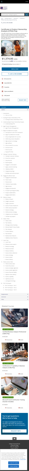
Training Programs (8, 18)
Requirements (4, 294)
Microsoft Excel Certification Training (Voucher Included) (13, 400)
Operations (16, 18)
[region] (13, 459)
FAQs (2, 299)
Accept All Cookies (13, 462)
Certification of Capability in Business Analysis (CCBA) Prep (13, 366)
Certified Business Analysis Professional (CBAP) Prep (14, 332)
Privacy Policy (23, 459)
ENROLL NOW (14, 69)
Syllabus (3, 109)
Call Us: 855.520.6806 (6, 22)
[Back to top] (14, 443)
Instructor (3, 296)
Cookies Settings (14, 466)
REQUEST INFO (23, 100)
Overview (3, 107)
